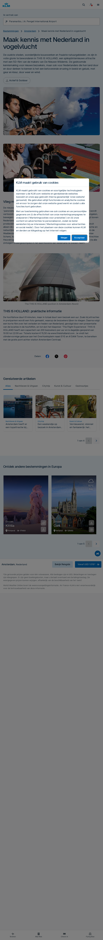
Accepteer (79, 237)
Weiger (64, 237)
